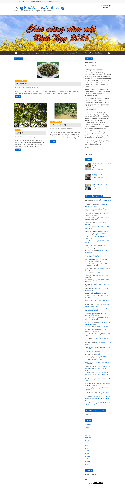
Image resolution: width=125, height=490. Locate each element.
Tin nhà (30, 53)
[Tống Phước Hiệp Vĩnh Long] (16, 53)
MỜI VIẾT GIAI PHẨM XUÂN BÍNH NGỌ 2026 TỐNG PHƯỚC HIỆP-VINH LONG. (97, 368)
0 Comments (28, 137)
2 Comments (28, 87)
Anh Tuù (87, 459)
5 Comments (62, 128)
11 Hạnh (87, 427)
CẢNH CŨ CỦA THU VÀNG (46, 1)
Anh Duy (87, 445)
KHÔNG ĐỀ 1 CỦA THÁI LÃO (98, 293)
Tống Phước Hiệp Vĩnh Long (39, 7)
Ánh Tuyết (87, 461)
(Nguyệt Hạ (88, 424)
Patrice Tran (88, 362)
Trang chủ (22, 53)
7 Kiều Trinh (88, 430)
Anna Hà (87, 464)
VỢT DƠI (20, 133)
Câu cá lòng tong (58, 124)
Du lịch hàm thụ (75, 53)
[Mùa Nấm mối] (48, 63)
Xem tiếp (67, 93)
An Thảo (87, 440)
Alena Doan (88, 437)
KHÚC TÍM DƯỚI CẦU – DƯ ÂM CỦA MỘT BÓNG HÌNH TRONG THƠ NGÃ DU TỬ (97, 398)
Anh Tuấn (87, 456)
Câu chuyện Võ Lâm (95, 53)
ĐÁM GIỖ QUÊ (98, 273)
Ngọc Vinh (36, 87)
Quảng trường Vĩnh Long (102, 231)
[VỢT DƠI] (30, 104)
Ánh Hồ (87, 448)
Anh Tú (87, 453)
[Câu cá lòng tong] (66, 104)
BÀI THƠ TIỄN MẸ (103, 327)
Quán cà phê (40, 53)
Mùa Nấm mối (22, 83)
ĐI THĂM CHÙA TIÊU (101, 245)
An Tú (86, 443)
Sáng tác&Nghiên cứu (53, 53)
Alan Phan (87, 435)
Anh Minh (87, 451)
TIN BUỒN (100, 351)
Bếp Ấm (85, 53)
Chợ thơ (65, 53)
